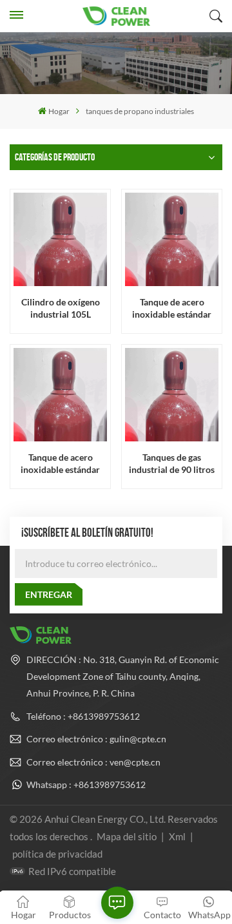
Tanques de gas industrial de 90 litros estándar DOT (172, 464)
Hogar (59, 111)
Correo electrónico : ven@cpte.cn (93, 761)
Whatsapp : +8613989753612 (86, 784)
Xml (177, 836)
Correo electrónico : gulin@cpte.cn (96, 738)
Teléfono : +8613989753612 (83, 716)
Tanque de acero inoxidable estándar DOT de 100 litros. (171, 308)
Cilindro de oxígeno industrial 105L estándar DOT (60, 308)
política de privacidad (57, 854)
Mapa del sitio (128, 836)
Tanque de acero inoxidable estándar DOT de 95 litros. (60, 464)
